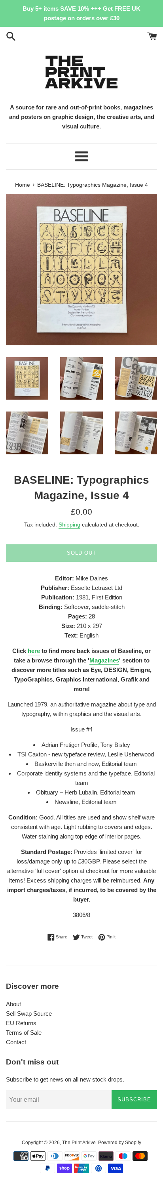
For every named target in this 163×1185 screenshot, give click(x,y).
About (13, 1004)
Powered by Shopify (119, 1142)
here (34, 650)
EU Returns (21, 1023)
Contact (16, 1042)
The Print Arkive (79, 1142)
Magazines (104, 660)
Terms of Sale (24, 1032)
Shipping (69, 524)
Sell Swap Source (29, 1013)
